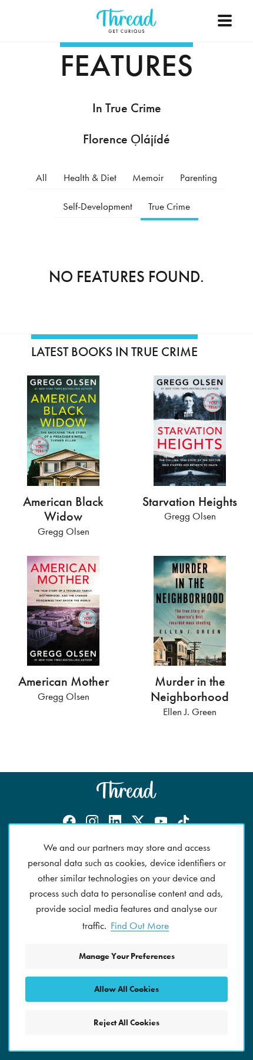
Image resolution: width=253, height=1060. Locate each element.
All (41, 177)
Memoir (148, 177)
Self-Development (97, 206)
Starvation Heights (189, 501)
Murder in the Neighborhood (190, 689)
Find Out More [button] (140, 925)
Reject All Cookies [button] (126, 1022)
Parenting (198, 177)
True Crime (169, 206)
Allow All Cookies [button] (126, 989)
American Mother (63, 681)
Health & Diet (90, 177)
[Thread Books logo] (126, 789)
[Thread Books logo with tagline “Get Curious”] (126, 20)
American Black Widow (63, 509)
